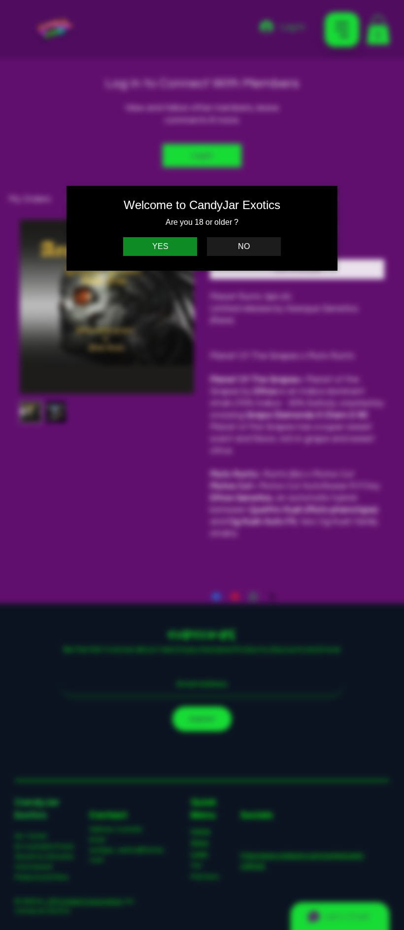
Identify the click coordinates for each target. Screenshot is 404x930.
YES (160, 246)
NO (244, 246)
